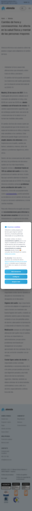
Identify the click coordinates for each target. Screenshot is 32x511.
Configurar (16, 276)
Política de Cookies (10, 254)
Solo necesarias (16, 271)
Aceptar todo (16, 281)
